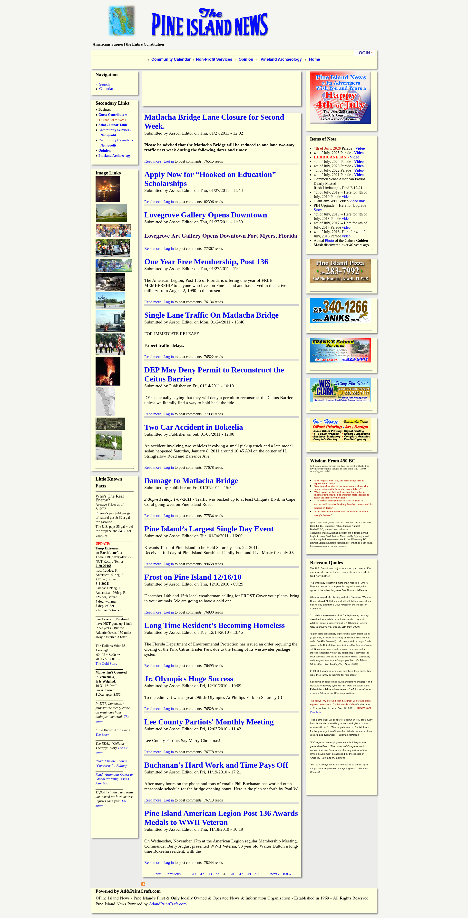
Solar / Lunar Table (112, 125)
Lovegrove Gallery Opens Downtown (205, 214)
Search (104, 84)
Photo (329, 240)
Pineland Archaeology (281, 59)
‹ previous (173, 874)
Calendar (106, 89)
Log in (169, 161)
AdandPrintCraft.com (168, 904)
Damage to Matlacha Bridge (191, 480)
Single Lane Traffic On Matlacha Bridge (211, 315)
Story (318, 210)
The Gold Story (106, 663)
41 (194, 874)
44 (218, 874)
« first (157, 874)
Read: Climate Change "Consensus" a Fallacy (111, 761)
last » (287, 874)
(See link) (315, 712)
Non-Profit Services (214, 59)
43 (210, 874)
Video (359, 170)
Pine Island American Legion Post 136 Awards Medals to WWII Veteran (221, 818)
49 (257, 874)
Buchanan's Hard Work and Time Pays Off (216, 765)
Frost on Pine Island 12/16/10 (192, 577)
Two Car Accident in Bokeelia (193, 427)
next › (274, 874)
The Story (102, 734)
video (346, 197)
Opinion (245, 59)
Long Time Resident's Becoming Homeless (214, 625)
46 (233, 874)
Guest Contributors (112, 115)
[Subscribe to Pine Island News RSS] (143, 885)
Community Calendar (171, 59)
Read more (152, 161)
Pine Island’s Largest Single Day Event (209, 528)
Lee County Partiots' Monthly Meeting (209, 721)
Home (314, 59)
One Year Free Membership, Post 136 (206, 261)
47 (241, 874)
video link (357, 201)
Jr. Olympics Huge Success (188, 678)
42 (202, 874)
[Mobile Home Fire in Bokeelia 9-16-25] (108, 200)
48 (249, 874)
